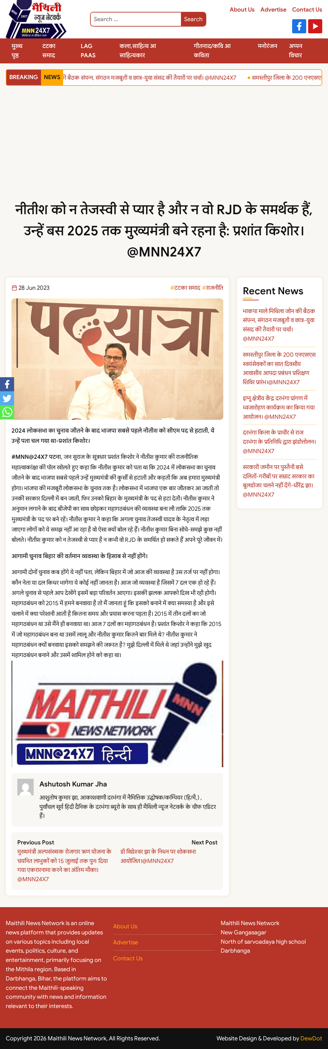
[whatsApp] (7, 412)
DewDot (311, 1038)
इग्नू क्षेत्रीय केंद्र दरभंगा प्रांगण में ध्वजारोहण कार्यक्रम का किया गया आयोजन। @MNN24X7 (279, 407)
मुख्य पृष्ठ (17, 51)
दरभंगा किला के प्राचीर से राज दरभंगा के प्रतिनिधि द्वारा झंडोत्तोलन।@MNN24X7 (279, 442)
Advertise (273, 9)
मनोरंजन (267, 46)
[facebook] (7, 384)
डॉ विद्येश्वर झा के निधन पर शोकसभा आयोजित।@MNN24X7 (158, 856)
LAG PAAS (88, 51)
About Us (242, 9)
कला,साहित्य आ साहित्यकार (137, 51)
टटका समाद (48, 51)
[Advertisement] (164, 151)
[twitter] (7, 398)
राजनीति (214, 287)
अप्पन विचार (295, 51)
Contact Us (307, 9)
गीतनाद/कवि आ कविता (212, 51)
